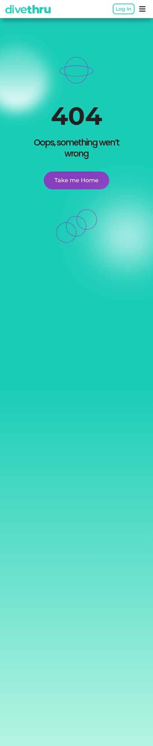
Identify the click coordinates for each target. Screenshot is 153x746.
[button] (142, 9)
